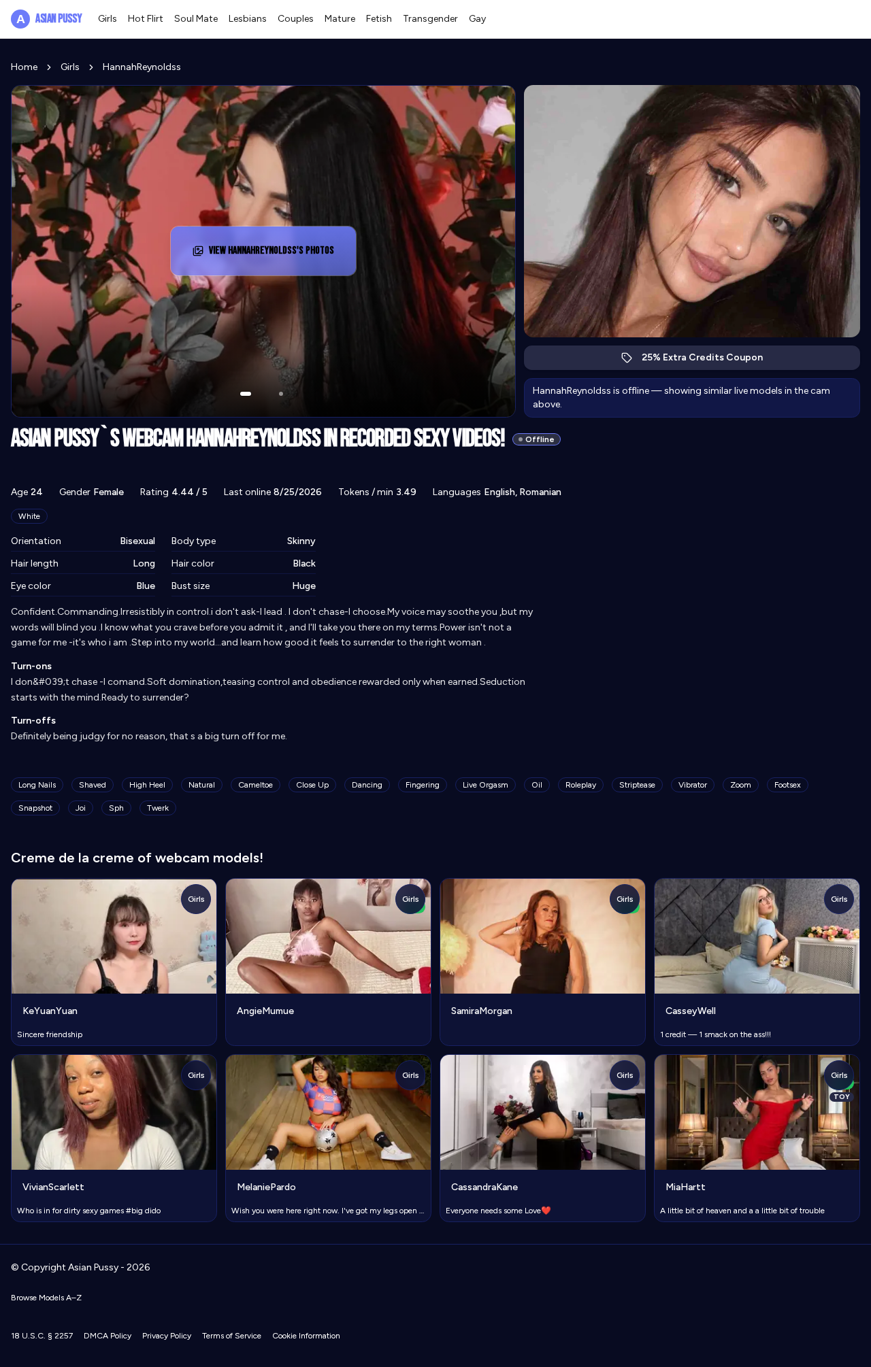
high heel (147, 785)
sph (116, 808)
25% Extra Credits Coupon (709, 361)
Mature (340, 18)
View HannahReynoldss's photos (272, 254)
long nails (37, 785)
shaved (92, 785)
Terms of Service (231, 1335)
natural (201, 785)
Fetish (379, 18)
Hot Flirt (145, 18)
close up (312, 785)
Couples (296, 18)
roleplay (580, 785)
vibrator (692, 785)
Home (24, 67)
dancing (367, 785)
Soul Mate (196, 18)
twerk (158, 808)
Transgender (430, 18)
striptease (637, 785)
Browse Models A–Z (46, 1297)
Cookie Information (306, 1335)
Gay (477, 18)
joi (81, 808)
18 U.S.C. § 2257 (42, 1335)
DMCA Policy (107, 1335)
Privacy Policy (166, 1335)
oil (536, 785)
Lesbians (248, 18)
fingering (423, 785)
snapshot (35, 808)
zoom (740, 785)
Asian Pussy (49, 19)
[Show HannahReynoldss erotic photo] (246, 394)
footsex (787, 785)
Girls (107, 18)
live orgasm (485, 785)
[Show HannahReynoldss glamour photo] (281, 394)
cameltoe (255, 785)
